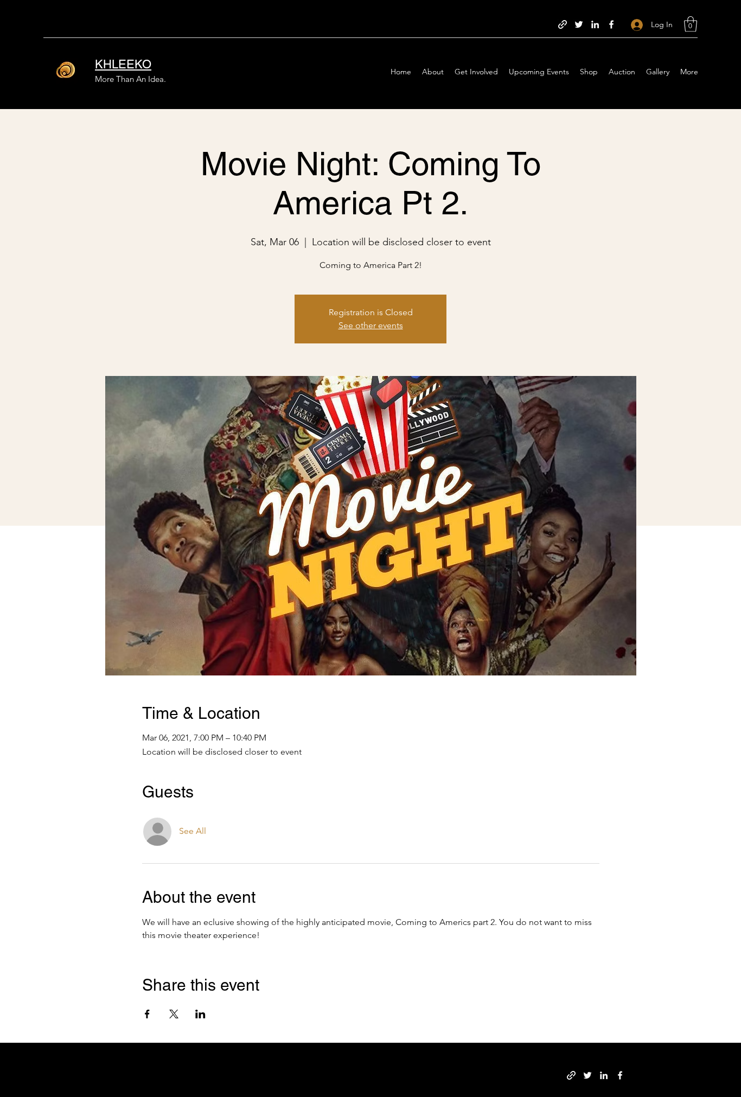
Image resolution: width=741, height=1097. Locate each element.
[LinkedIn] (595, 24)
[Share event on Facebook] (147, 1014)
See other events (370, 325)
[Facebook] (611, 24)
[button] (690, 24)
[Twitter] (578, 24)
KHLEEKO (123, 64)
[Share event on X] (174, 1014)
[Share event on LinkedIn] (200, 1014)
